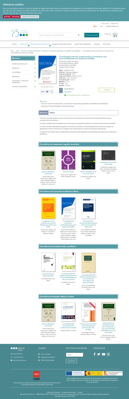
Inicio (15, 44)
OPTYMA (72, 396)
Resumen (44, 113)
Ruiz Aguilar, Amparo (88, 332)
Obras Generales (68, 106)
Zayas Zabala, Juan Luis (68, 239)
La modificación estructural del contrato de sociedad (68, 326)
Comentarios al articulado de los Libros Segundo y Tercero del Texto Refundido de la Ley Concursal (108, 327)
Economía (16, 72)
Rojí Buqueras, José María (68, 237)
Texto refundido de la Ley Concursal (88, 173)
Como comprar (45, 354)
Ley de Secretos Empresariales (48, 275)
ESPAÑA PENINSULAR (112, 26)
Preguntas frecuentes (48, 357)
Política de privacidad (47, 360)
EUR (101, 26)
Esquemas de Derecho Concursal (108, 163)
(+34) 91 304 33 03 (18, 357)
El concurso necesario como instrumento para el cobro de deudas (88, 326)
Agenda (97, 44)
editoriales (40, 44)
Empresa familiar (55, 106)
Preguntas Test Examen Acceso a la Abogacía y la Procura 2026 (48, 224)
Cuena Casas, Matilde (88, 285)
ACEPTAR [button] (7, 17)
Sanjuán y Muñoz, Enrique (67, 67)
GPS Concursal (68, 172)
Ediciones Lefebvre (72, 72)
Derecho (24, 51)
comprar (107, 90)
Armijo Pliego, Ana (48, 176)
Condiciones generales (68, 392)
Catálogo (24, 44)
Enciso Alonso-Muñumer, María (68, 63)
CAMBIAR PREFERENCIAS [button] (30, 17)
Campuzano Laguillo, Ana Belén (68, 61)
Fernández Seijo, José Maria (67, 65)
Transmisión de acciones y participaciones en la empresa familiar (68, 224)
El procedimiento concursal (48, 173)
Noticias (106, 44)
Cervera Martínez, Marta (88, 229)
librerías (82, 44)
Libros (18, 51)
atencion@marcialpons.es (19, 360)
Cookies (79, 392)
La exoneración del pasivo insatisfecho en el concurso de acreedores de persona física (88, 278)
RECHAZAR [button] (15, 17)
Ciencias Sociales (19, 64)
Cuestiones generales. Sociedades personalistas (64, 51)
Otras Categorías (19, 87)
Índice (52, 113)
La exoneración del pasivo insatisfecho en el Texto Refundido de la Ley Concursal (68, 276)
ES (96, 26)
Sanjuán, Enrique (70, 176)
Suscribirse (71, 361)
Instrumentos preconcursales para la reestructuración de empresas (88, 224)
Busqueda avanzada (91, 35)
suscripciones (62, 44)
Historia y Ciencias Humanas (20, 81)
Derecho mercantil (34, 51)
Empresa (44, 106)
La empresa (44, 51)
